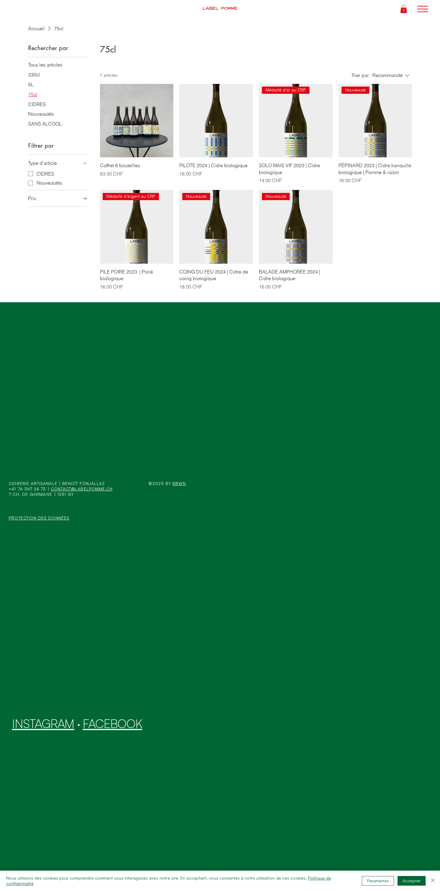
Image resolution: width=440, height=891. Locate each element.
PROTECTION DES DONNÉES (39, 517)
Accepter (412, 880)
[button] (403, 9)
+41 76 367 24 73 (27, 488)
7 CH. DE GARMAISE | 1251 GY (41, 494)
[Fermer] (432, 880)
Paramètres (378, 880)
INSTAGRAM (43, 723)
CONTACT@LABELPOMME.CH (82, 488)
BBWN (179, 483)
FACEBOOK (112, 723)
